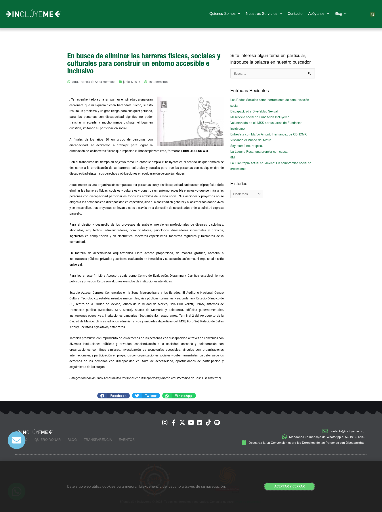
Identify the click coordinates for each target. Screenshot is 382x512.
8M (232, 157)
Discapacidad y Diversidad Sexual (254, 111)
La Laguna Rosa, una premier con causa (259, 151)
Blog (338, 13)
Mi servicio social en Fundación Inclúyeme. (260, 117)
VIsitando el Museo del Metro (250, 140)
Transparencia (98, 440)
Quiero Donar (47, 440)
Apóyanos (316, 13)
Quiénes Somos (222, 13)
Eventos (127, 440)
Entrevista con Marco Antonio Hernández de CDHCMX (268, 134)
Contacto (295, 13)
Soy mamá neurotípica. (246, 145)
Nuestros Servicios (261, 13)
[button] (372, 14)
